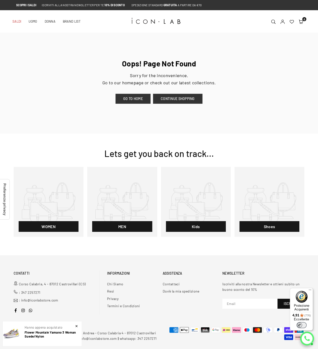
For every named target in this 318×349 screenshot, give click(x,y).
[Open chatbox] (307, 339)
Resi (110, 291)
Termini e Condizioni (123, 306)
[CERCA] (273, 21)
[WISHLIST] (291, 21)
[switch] (302, 325)
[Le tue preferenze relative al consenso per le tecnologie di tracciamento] (4, 199)
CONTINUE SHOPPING (178, 99)
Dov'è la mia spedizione (181, 291)
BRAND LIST (72, 21)
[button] (301, 21)
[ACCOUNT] (282, 21)
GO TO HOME (133, 99)
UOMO (33, 21)
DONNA (50, 21)
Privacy (113, 299)
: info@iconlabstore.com (38, 300)
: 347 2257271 (29, 292)
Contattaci (171, 284)
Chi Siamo (115, 284)
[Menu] (310, 291)
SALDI (16, 21)
